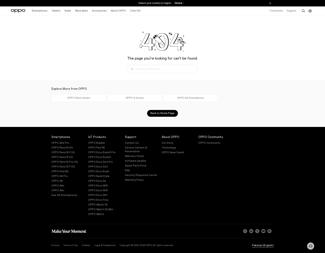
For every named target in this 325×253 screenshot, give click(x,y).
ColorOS (135, 10)
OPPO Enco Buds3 (99, 157)
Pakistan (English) (263, 245)
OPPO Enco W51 (98, 185)
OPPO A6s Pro (60, 143)
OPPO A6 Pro (59, 176)
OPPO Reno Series (78, 98)
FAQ (127, 170)
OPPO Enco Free (98, 200)
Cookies (86, 245)
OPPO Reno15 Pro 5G (64, 162)
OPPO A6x (57, 185)
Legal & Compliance (105, 245)
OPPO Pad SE (96, 147)
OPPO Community (209, 143)
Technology (169, 147)
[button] (310, 246)
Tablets (55, 10)
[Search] (303, 11)
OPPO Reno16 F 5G (63, 152)
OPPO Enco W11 (98, 195)
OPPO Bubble (96, 143)
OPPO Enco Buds (98, 171)
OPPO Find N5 (60, 171)
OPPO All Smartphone (190, 98)
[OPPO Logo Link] (18, 11)
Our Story (167, 143)
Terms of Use (70, 245)
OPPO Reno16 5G (62, 147)
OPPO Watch (96, 214)
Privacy (55, 245)
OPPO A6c (57, 190)
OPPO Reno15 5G (62, 157)
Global (178, 3)
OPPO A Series (134, 98)
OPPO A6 (57, 181)
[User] (310, 11)
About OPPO (118, 10)
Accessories (99, 10)
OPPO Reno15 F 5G (63, 166)
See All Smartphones (64, 195)
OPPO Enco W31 (98, 190)
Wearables (81, 10)
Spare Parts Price (136, 165)
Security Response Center (141, 175)
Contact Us (132, 143)
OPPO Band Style (99, 176)
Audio (67, 10)
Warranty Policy (134, 180)
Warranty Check (134, 156)
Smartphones (39, 10)
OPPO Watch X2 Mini (100, 209)
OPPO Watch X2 (98, 204)
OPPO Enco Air (97, 181)
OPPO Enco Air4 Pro (100, 162)
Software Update (135, 161)
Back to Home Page (162, 113)
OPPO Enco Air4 (98, 166)
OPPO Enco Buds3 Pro (102, 152)
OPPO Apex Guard (173, 152)
